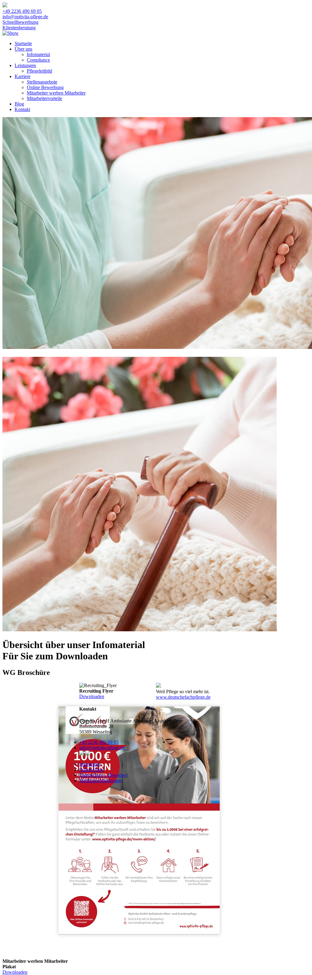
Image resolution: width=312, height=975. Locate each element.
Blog (19, 103)
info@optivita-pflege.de (25, 16)
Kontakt (22, 109)
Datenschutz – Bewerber (103, 775)
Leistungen (25, 65)
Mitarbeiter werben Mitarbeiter (56, 92)
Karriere (22, 76)
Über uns (23, 49)
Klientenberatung (19, 27)
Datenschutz (91, 769)
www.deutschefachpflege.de (183, 697)
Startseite (23, 43)
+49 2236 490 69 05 (22, 11)
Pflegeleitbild (39, 70)
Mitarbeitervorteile (44, 98)
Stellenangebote (42, 81)
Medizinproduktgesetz (100, 780)
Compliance (38, 60)
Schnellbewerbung (20, 22)
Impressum (89, 764)
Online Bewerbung (45, 87)
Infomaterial (38, 54)
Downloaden (14, 972)
